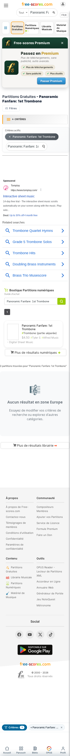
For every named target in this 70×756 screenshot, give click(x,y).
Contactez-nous (15, 516)
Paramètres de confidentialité (15, 546)
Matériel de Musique (15, 595)
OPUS (49, 752)
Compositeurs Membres (45, 509)
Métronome (44, 605)
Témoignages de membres (16, 524)
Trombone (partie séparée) (39, 333)
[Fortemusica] (21, 674)
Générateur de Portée (50, 593)
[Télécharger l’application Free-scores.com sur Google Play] (35, 650)
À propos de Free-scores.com (17, 509)
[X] (40, 634)
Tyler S (36, 337)
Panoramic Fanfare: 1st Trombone (34, 136)
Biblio (35, 752)
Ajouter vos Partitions (50, 516)
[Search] (43, 146)
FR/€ (64, 15)
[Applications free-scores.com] (5, 28)
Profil (63, 752)
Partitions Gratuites (14, 569)
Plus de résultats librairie (36, 445)
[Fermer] (62, 43)
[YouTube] (30, 634)
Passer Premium (51, 81)
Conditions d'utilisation (19, 532)
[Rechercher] (53, 12)
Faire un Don (44, 534)
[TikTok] (51, 634)
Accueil (7, 752)
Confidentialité (15, 538)
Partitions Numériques (14, 585)
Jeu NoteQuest (46, 599)
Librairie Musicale (21, 577)
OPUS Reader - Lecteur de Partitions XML (49, 571)
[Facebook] (19, 634)
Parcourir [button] (21, 752)
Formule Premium (47, 528)
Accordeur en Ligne (48, 581)
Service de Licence (48, 523)
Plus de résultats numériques (37, 352)
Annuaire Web (45, 587)
